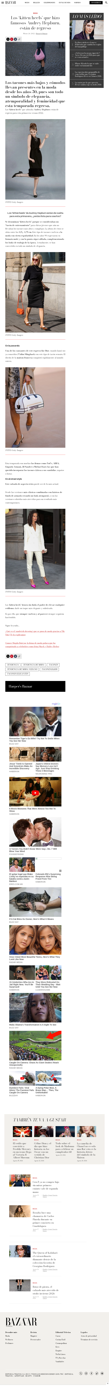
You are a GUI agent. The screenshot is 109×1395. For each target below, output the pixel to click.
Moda (27, 2)
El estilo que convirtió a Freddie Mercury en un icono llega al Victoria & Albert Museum (22, 1150)
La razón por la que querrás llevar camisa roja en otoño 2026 (88, 84)
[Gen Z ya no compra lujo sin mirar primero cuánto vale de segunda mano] (20, 1180)
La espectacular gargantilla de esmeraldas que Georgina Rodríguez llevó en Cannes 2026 (88, 74)
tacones (53, 664)
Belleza (36, 2)
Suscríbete (96, 2)
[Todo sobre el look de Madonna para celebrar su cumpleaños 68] (65, 1131)
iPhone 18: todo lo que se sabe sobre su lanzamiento (87, 65)
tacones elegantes (17, 673)
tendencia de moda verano (22, 669)
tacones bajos (49, 669)
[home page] (10, 2)
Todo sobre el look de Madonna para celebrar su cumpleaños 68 (65, 1148)
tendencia (13, 664)
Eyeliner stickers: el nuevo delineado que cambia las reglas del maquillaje (88, 44)
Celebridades (49, 2)
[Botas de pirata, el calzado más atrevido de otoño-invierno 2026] (20, 1285)
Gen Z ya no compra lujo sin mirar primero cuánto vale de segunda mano (46, 1187)
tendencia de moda (33, 664)
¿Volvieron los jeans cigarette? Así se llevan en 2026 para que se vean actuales (87, 55)
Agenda (77, 2)
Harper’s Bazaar (41, 33)
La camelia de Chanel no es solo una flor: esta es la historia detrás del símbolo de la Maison (86, 1150)
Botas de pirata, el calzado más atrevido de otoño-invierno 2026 (46, 1290)
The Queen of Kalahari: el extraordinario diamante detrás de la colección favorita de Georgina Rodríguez (45, 1259)
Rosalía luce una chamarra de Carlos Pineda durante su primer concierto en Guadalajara (43, 1219)
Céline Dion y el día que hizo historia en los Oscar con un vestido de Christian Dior (42, 1150)
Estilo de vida (64, 2)
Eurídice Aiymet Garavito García (50, 1196)
